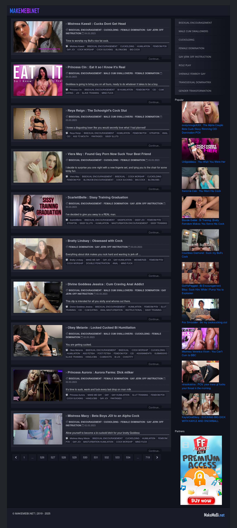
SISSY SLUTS (111, 136)
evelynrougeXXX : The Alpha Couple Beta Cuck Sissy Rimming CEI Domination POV (202, 128)
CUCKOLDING (111, 29)
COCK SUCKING (105, 49)
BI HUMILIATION (125, 89)
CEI (154, 89)
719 (148, 457)
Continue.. (154, 58)
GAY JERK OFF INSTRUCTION (146, 203)
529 (74, 457)
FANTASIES (97, 136)
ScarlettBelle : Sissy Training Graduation (97, 197)
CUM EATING (91, 309)
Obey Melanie (76, 349)
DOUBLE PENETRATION (98, 263)
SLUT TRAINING (140, 394)
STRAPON (154, 132)
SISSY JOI (139, 219)
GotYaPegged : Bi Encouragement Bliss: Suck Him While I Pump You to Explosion (203, 289)
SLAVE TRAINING (90, 92)
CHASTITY (128, 356)
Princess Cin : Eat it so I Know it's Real (96, 67)
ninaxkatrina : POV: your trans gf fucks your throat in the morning (203, 386)
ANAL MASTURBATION (111, 309)
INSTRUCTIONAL (133, 309)
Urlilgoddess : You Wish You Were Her (203, 161)
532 (107, 457)
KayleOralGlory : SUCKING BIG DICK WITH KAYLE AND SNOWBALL (204, 418)
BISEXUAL (120, 176)
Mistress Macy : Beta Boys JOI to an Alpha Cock (103, 415)
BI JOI (117, 356)
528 (64, 457)
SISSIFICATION (124, 219)
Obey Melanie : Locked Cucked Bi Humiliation (101, 327)
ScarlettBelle (76, 219)
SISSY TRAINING (159, 223)
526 (42, 457)
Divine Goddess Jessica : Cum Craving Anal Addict (105, 284)
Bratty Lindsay (76, 259)
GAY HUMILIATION (122, 259)
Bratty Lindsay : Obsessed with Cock (95, 240)
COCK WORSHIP (85, 49)
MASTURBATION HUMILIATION (98, 441)
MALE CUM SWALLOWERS (118, 73)
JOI (77, 92)
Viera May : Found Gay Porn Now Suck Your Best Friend (109, 154)
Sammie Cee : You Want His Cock (201, 191)
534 (128, 457)
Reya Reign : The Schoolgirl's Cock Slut (97, 110)
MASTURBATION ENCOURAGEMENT (130, 223)
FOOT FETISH (104, 353)
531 (96, 457)
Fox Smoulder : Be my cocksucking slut (204, 322)
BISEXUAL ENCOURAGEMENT (85, 29)
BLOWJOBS (121, 49)
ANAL (165, 132)
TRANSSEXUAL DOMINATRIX (195, 82)
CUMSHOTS (106, 356)
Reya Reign (75, 132)
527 (53, 457)
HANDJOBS (91, 356)
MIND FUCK (107, 92)
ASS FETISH (89, 353)
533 (117, 457)
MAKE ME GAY (93, 259)
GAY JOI (71, 49)
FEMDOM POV (160, 46)
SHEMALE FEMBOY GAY (192, 73)
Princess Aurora (77, 394)
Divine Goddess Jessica (81, 306)
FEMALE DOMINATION (133, 29)
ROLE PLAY (185, 65)
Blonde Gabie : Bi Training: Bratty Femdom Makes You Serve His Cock (203, 221)
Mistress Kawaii (77, 46)
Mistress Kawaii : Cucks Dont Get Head (96, 23)
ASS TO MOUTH (81, 136)
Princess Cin (76, 89)
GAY (107, 394)
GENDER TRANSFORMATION (195, 90)
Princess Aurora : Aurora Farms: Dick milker (100, 372)
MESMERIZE (140, 259)
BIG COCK (135, 49)
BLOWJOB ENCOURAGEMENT (98, 179)
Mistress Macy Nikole (80, 438)
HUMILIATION (143, 46)
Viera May (74, 176)
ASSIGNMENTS (144, 353)
